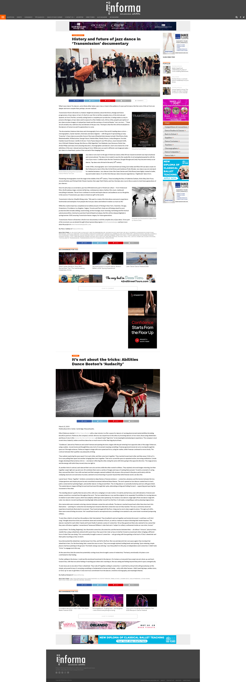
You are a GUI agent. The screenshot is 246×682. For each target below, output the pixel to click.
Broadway (62, 234)
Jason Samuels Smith (87, 235)
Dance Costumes (171, 141)
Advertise (79, 17)
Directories (90, 17)
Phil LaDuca (132, 236)
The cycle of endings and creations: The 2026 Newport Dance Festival (140, 609)
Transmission (74, 238)
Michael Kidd (122, 236)
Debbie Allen (117, 234)
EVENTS (19, 17)
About (163, 680)
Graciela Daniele (150, 234)
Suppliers (168, 138)
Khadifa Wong (64, 236)
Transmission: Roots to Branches (92, 238)
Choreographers (171, 148)
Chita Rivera (84, 234)
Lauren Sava (124, 578)
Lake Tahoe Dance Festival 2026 (137, 266)
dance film (108, 234)
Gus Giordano (64, 235)
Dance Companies (172, 152)
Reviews (88, 580)
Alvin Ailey (85, 232)
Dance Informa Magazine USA (150, 680)
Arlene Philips (111, 232)
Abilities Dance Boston (78, 578)
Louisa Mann (145, 578)
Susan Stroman (149, 236)
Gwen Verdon (74, 235)
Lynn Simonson (79, 236)
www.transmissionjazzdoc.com (81, 224)
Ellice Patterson (104, 578)
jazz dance (99, 235)
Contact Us (69, 17)
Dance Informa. (78, 229)
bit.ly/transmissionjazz (110, 222)
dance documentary (96, 234)
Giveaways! (28, 17)
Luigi (71, 236)
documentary (128, 234)
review (81, 580)
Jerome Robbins (109, 235)
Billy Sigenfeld (131, 232)
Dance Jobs (169, 155)
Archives (178, 680)
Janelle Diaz (115, 578)
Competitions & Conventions (176, 127)
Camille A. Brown (73, 234)
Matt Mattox (100, 236)
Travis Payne (109, 238)
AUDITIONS (10, 17)
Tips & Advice (39, 17)
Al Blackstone (75, 232)
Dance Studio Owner (54, 17)
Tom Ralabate (64, 238)
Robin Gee (140, 236)
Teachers (168, 145)
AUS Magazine (102, 17)
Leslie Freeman (134, 578)
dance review (92, 578)
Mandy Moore (90, 236)
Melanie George (111, 236)
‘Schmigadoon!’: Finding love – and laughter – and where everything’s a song (107, 609)
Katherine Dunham (147, 235)
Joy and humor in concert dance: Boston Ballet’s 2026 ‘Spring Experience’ (106, 267)
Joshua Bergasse (133, 235)
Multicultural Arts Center (69, 580)
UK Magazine (114, 17)
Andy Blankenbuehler (97, 232)
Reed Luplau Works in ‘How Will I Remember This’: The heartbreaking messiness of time (71, 268)
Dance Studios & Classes (174, 130)
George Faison (138, 234)
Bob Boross (141, 232)
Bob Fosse (150, 232)
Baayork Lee (121, 232)
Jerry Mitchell (121, 235)
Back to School (170, 134)
